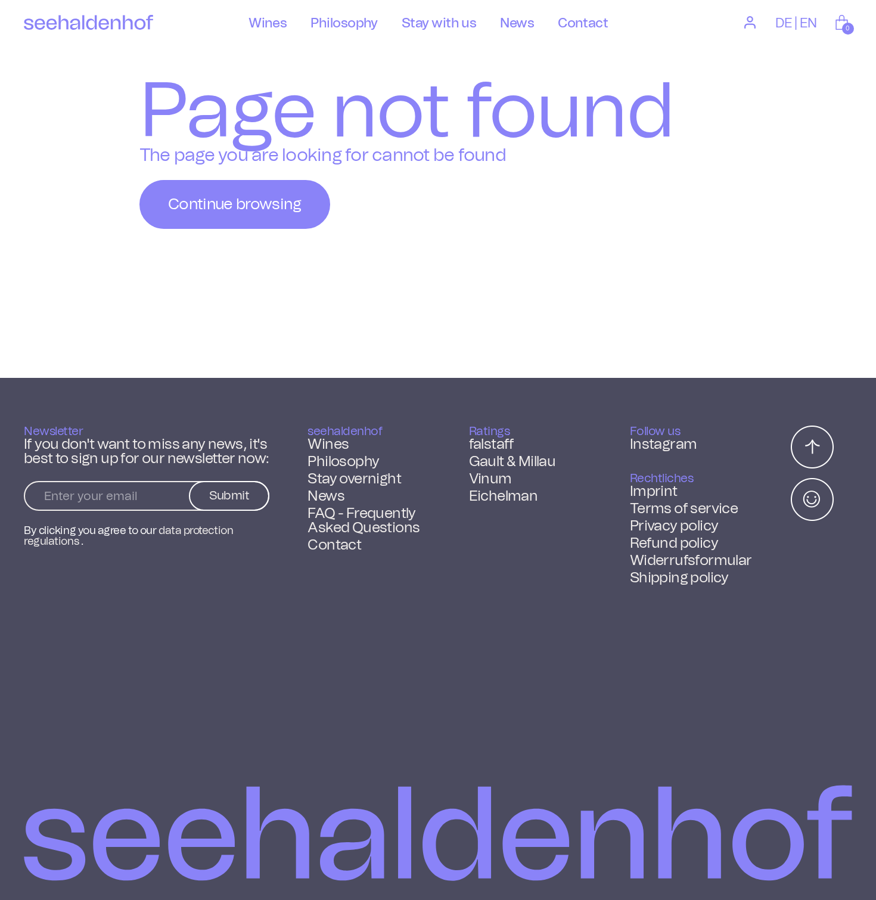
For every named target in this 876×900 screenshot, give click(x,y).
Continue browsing (235, 204)
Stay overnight (354, 479)
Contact (334, 545)
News (325, 496)
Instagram (663, 444)
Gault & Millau (512, 462)
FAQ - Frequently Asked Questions (363, 521)
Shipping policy (679, 578)
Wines (328, 444)
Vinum (490, 479)
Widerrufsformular (691, 561)
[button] (843, 22)
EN (808, 23)
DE (783, 23)
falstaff (491, 444)
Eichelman (503, 496)
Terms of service (684, 509)
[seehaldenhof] (88, 22)
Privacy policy (674, 526)
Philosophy (343, 462)
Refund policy (674, 543)
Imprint (654, 492)
